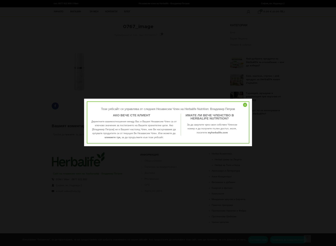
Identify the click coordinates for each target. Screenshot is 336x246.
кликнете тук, (113, 137)
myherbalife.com (218, 132)
